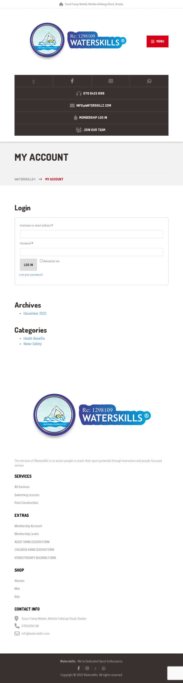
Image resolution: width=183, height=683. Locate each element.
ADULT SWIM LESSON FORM (32, 542)
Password (31, 243)
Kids (17, 596)
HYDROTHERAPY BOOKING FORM (35, 558)
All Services (22, 487)
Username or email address (41, 225)
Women (19, 581)
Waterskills (67, 661)
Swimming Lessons (27, 495)
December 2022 (34, 313)
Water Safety (32, 344)
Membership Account (28, 526)
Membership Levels (27, 534)
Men (17, 588)
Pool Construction (26, 503)
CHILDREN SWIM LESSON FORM (34, 550)
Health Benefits (34, 338)
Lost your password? (31, 274)
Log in (28, 265)
